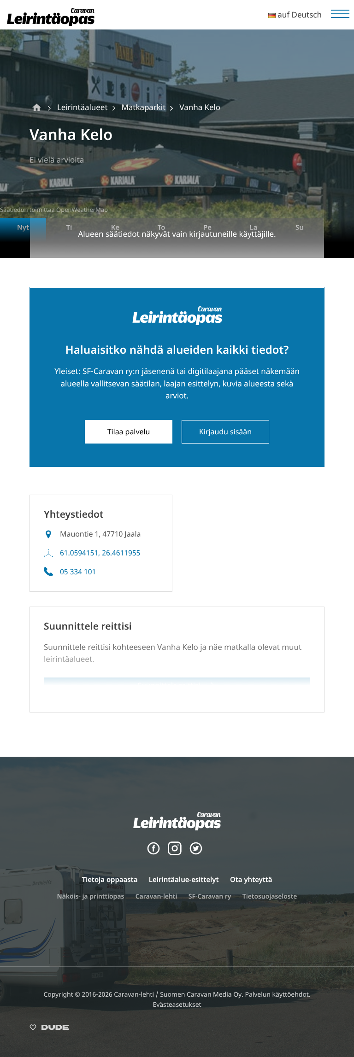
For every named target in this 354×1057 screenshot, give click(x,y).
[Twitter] (196, 852)
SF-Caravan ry (210, 896)
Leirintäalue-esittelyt (184, 879)
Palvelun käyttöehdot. (277, 994)
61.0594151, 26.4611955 (100, 553)
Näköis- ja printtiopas (90, 896)
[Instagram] (174, 852)
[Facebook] (153, 852)
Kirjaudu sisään (225, 431)
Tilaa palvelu (128, 431)
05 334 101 (78, 571)
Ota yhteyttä (251, 879)
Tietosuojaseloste (269, 896)
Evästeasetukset (177, 1004)
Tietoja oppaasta (109, 879)
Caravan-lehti (156, 896)
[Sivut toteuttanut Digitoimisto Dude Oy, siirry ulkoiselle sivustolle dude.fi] (49, 1029)
